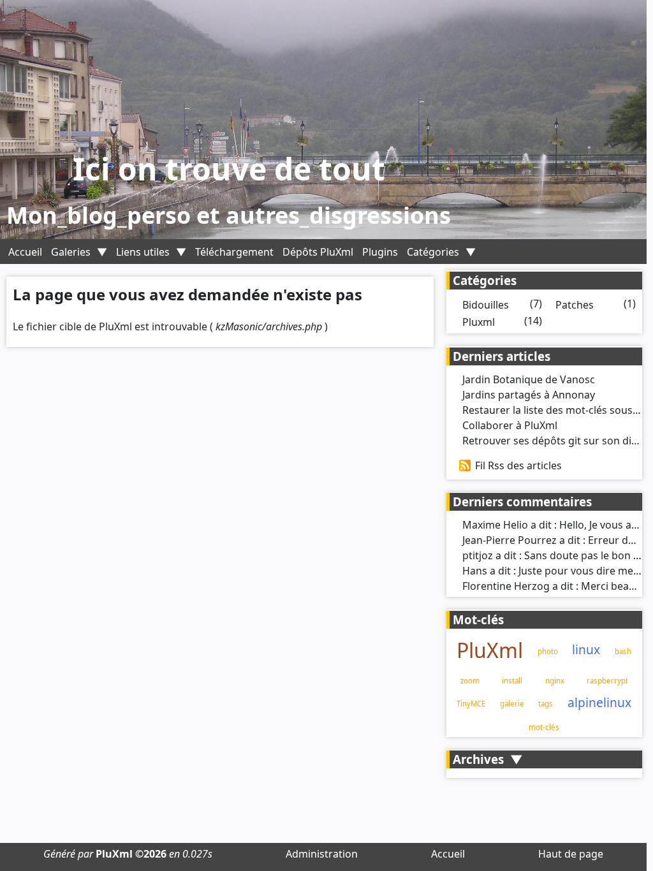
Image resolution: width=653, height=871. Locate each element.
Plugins (380, 252)
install (512, 680)
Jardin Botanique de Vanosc (528, 379)
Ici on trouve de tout (229, 168)
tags (545, 703)
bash (623, 651)
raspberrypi (607, 680)
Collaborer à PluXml (509, 425)
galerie (512, 703)
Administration (322, 854)
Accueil (25, 252)
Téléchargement (234, 252)
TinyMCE (471, 703)
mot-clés (544, 727)
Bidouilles (485, 305)
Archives (478, 759)
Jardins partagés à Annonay (528, 395)
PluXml (490, 650)
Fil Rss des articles (518, 465)
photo (548, 651)
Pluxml (478, 322)
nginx (554, 680)
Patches (574, 305)
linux (586, 649)
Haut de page (570, 854)
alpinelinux (599, 702)
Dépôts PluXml (317, 252)
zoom (470, 680)
